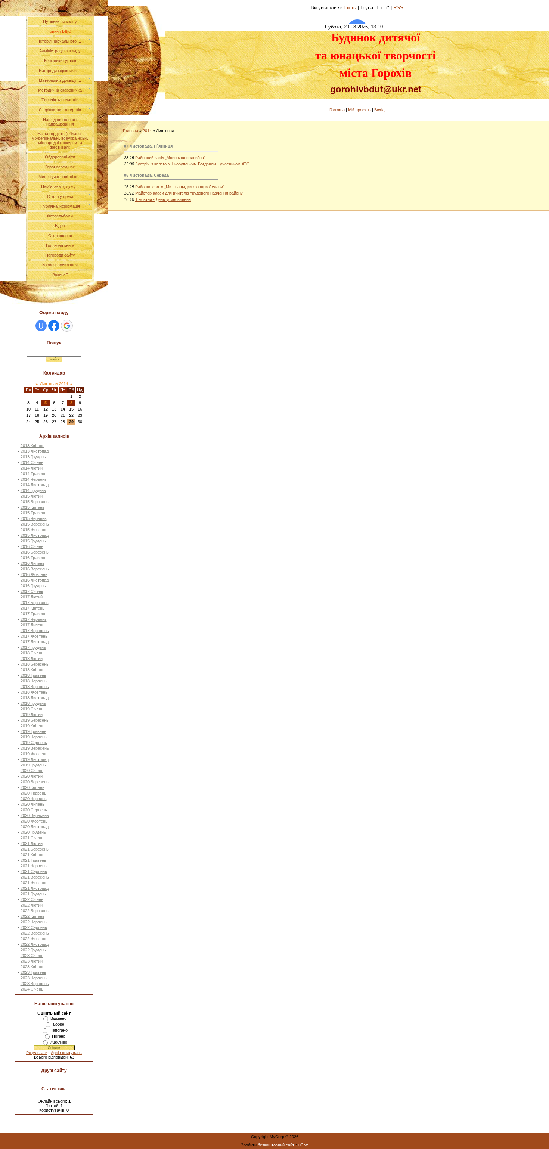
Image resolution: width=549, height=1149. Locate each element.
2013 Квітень (32, 445)
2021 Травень (33, 860)
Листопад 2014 (54, 383)
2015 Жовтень (34, 529)
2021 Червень (34, 866)
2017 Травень (33, 613)
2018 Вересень (35, 686)
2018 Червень (34, 681)
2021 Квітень (32, 854)
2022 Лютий (32, 905)
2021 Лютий (32, 843)
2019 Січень (32, 709)
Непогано (59, 1030)
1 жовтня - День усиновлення (163, 199)
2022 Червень (34, 922)
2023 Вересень (35, 983)
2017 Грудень (33, 647)
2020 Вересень (35, 815)
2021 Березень (35, 849)
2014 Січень (32, 462)
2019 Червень (34, 737)
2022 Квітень (32, 916)
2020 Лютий (32, 776)
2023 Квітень (32, 966)
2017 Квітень (32, 608)
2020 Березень (35, 782)
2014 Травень (33, 473)
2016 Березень (35, 552)
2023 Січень (32, 955)
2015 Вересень (35, 524)
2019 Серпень (34, 742)
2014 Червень (34, 479)
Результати (36, 1052)
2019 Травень (33, 731)
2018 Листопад (35, 698)
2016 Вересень (35, 569)
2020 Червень (34, 798)
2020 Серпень (34, 810)
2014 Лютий (32, 468)
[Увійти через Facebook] (53, 325)
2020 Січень (32, 770)
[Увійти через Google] (67, 326)
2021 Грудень (33, 894)
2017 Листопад (35, 641)
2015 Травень (33, 513)
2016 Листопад (35, 580)
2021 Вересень (35, 877)
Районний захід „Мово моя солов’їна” (170, 157)
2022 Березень (35, 910)
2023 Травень (33, 972)
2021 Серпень (34, 871)
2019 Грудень (33, 765)
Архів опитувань (66, 1052)
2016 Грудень (33, 585)
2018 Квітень (32, 670)
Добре (58, 1024)
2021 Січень (32, 838)
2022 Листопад (35, 944)
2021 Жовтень (34, 882)
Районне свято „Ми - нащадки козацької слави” (179, 187)
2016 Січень (32, 546)
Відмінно (58, 1018)
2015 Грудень (33, 541)
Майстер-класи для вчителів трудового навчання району (189, 193)
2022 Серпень (34, 927)
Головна (337, 110)
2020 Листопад (35, 826)
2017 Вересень (35, 630)
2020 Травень (33, 793)
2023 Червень (34, 978)
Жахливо (58, 1042)
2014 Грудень (33, 490)
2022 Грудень (33, 950)
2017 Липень (32, 625)
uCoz (303, 1145)
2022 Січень (32, 899)
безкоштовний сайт (276, 1145)
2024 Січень (32, 989)
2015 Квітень (32, 507)
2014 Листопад (35, 485)
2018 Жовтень (34, 692)
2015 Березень (35, 501)
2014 (147, 130)
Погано (58, 1036)
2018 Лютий (32, 658)
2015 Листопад (35, 535)
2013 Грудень (33, 457)
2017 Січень (32, 591)
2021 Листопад (35, 888)
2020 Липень (32, 804)
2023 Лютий (32, 961)
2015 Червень (34, 518)
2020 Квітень (32, 787)
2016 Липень (32, 563)
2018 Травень (33, 675)
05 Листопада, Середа (146, 175)
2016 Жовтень (34, 574)
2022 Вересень (35, 933)
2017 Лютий (32, 597)
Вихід (379, 110)
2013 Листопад (35, 451)
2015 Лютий (32, 496)
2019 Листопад (35, 759)
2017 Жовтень (34, 636)
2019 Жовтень (34, 754)
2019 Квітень (32, 726)
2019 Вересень (35, 748)
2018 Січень (32, 653)
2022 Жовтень (34, 938)
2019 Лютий (32, 714)
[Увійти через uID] (41, 325)
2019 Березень (35, 720)
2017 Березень (35, 602)
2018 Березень (35, 664)
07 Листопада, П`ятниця (148, 146)
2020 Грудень (33, 832)
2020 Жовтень (34, 821)
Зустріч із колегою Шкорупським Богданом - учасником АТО (192, 164)
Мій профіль (359, 110)
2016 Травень (33, 557)
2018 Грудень (33, 703)
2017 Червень (34, 619)
